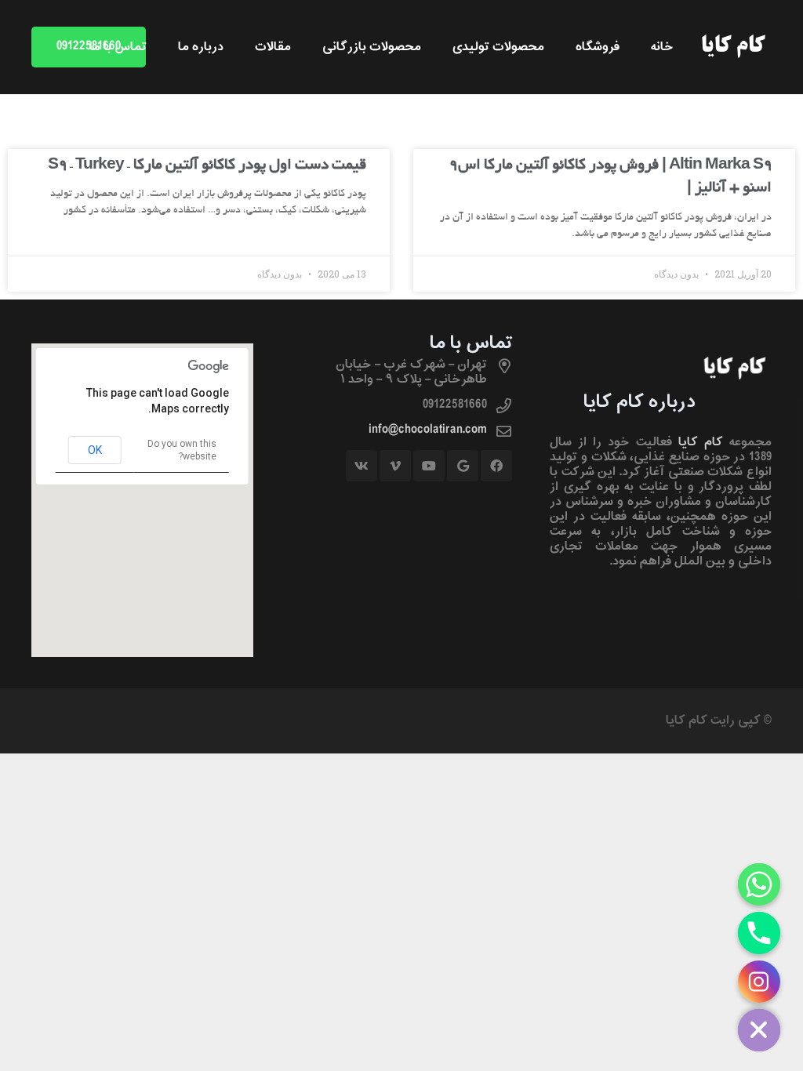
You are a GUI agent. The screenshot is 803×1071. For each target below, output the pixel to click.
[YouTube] (429, 465)
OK (95, 450)
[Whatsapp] (759, 884)
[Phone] (759, 933)
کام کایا (700, 442)
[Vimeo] (395, 465)
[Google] (462, 465)
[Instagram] (759, 981)
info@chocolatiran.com (428, 429)
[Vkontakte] (361, 465)
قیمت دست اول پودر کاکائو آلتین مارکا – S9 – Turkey (207, 166)
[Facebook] (496, 465)
